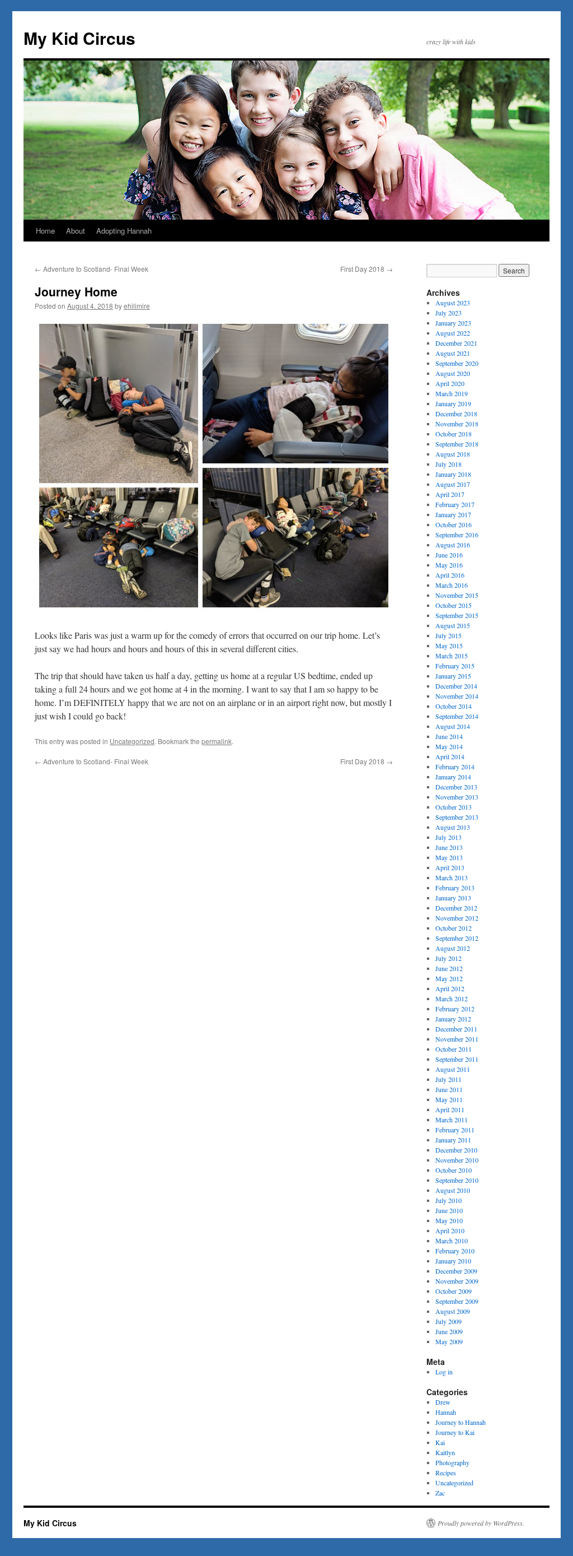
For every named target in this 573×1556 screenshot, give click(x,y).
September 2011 (456, 1059)
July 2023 (448, 312)
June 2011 (449, 1089)
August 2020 (452, 373)
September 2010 (456, 1180)
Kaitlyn (445, 1452)
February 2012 (455, 1008)
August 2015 (452, 625)
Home (45, 230)
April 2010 (449, 1230)
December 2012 (456, 907)
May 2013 (449, 857)
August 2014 (452, 726)
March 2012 (451, 998)
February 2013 (455, 887)
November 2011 (456, 1038)
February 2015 (455, 665)
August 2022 (452, 332)
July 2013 (448, 837)
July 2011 (448, 1079)
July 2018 (448, 463)
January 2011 (453, 1139)
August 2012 (452, 948)
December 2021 (456, 342)
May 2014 (449, 746)
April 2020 (449, 383)
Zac (440, 1492)
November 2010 (456, 1159)
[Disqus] (214, 907)
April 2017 (449, 494)
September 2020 (456, 363)
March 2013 (451, 877)
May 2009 (449, 1341)
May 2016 (449, 564)
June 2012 (449, 968)
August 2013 (452, 827)
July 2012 (448, 958)
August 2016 (452, 544)
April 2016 (449, 574)
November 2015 (456, 595)
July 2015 (448, 635)
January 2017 (453, 514)
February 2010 (455, 1250)
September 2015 (456, 615)
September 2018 (456, 443)
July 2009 (448, 1321)
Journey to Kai (455, 1432)
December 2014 (456, 685)
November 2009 (456, 1280)
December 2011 (456, 1028)
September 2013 (456, 816)
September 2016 (456, 534)
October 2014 (453, 706)
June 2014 (449, 736)
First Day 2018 (366, 268)
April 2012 (449, 988)
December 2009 (456, 1270)
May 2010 (449, 1220)
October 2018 (453, 433)
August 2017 (452, 484)
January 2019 (453, 403)
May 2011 (449, 1099)
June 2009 (449, 1331)
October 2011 (453, 1048)
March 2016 (451, 584)
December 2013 (456, 786)
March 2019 (451, 393)
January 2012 (453, 1018)
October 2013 (453, 806)
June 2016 (449, 554)
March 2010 (451, 1240)
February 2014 (455, 766)
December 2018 (456, 413)
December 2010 (456, 1149)
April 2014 (449, 756)
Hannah (445, 1412)
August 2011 (452, 1069)
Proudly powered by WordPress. (481, 1522)
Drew (442, 1401)
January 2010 (453, 1260)
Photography (452, 1462)
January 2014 (453, 776)
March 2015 (451, 655)
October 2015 (453, 605)
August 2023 (452, 302)
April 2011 (449, 1109)
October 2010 (453, 1169)
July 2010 (448, 1200)
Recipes (445, 1472)
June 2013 (449, 847)
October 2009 (453, 1290)
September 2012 (456, 937)
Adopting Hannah (124, 230)
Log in (444, 1371)
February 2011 (455, 1129)
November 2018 (456, 423)
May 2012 (449, 978)
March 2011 (451, 1119)
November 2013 (456, 796)
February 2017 (455, 504)
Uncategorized (132, 741)
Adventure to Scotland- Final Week (91, 268)
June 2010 (449, 1210)
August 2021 (452, 353)
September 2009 (456, 1301)
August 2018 (452, 453)
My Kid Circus (79, 38)
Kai (440, 1442)
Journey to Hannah (460, 1422)
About (75, 230)
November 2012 (456, 917)
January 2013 (453, 897)
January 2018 (453, 474)
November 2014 (456, 695)
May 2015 (449, 645)
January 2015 (453, 675)
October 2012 (453, 927)
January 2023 (453, 322)
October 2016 (453, 524)
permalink (216, 741)
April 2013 (449, 867)
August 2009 (452, 1311)
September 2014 (456, 716)
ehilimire (137, 305)
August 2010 (452, 1190)
